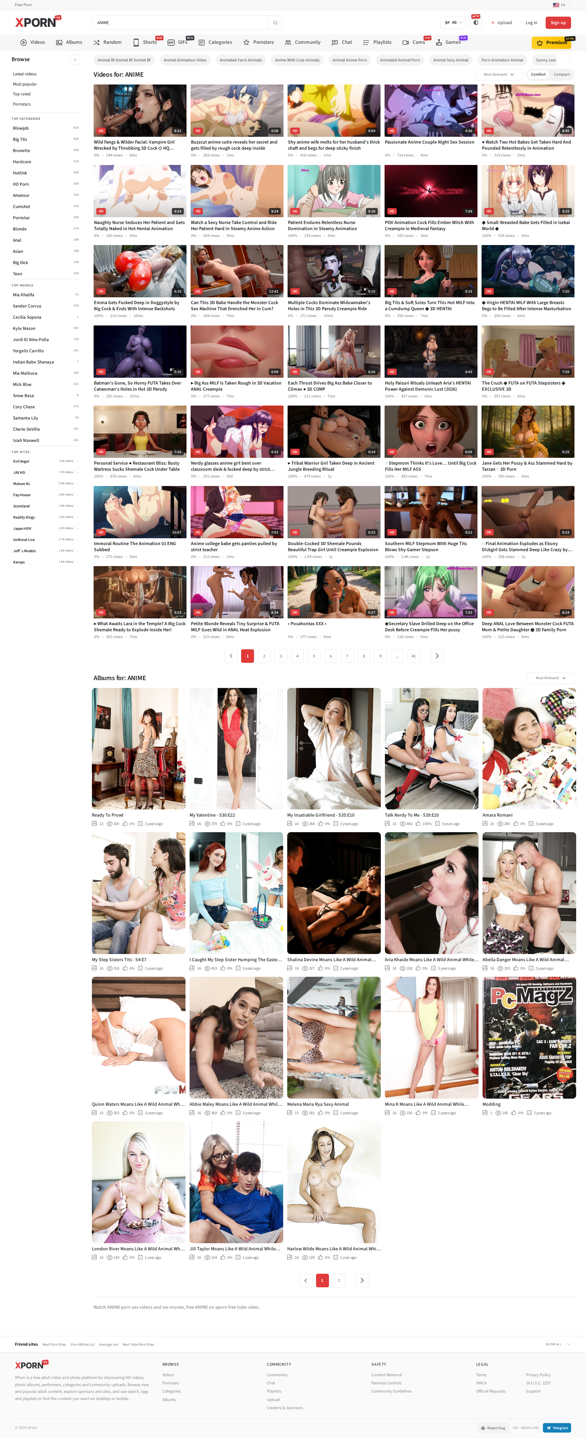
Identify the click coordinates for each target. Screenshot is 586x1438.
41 (414, 656)
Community (277, 1375)
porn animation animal (502, 60)
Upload (273, 1400)
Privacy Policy (538, 1375)
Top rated (22, 94)
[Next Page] (437, 656)
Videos (168, 1375)
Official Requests (490, 1391)
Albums (169, 1400)
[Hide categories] (75, 59)
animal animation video (185, 60)
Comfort (538, 74)
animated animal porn (400, 60)
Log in (531, 22)
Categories (171, 1391)
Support (533, 1391)
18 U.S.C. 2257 (538, 1383)
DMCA (481, 1383)
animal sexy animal (450, 60)
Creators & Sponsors (285, 1408)
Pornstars (22, 104)
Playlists (274, 1391)
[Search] (275, 22)
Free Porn (23, 5)
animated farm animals (241, 60)
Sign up (558, 22)
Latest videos (24, 74)
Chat (271, 1383)
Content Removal (386, 1375)
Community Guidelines (391, 1391)
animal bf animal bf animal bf (124, 60)
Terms (481, 1375)
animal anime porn (350, 60)
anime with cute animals (297, 60)
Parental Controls (386, 1383)
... (397, 656)
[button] (570, 60)
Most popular (25, 84)
